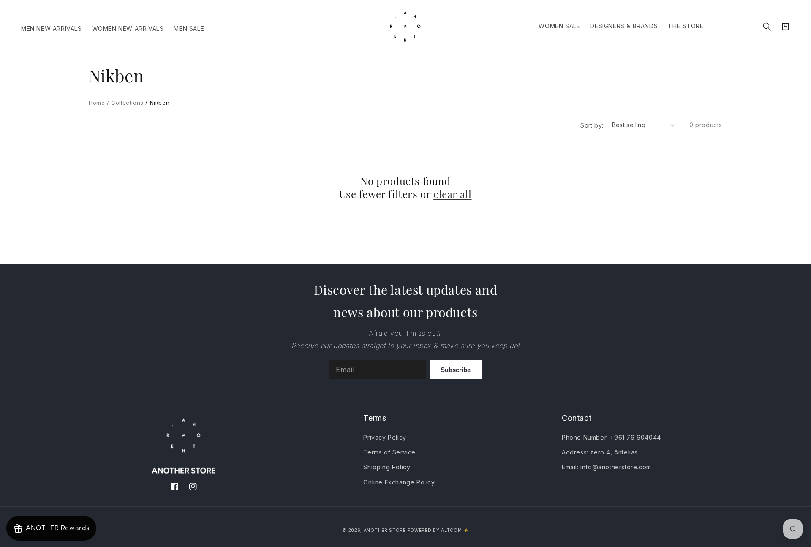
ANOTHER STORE (386, 530)
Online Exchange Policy (399, 482)
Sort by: (591, 125)
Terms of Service (389, 452)
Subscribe (456, 369)
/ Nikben (156, 102)
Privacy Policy (384, 437)
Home (97, 102)
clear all (452, 194)
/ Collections (124, 102)
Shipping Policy (386, 467)
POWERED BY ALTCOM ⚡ (438, 530)
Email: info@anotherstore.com (606, 467)
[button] (767, 26)
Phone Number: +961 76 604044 (611, 437)
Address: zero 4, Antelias (600, 452)
